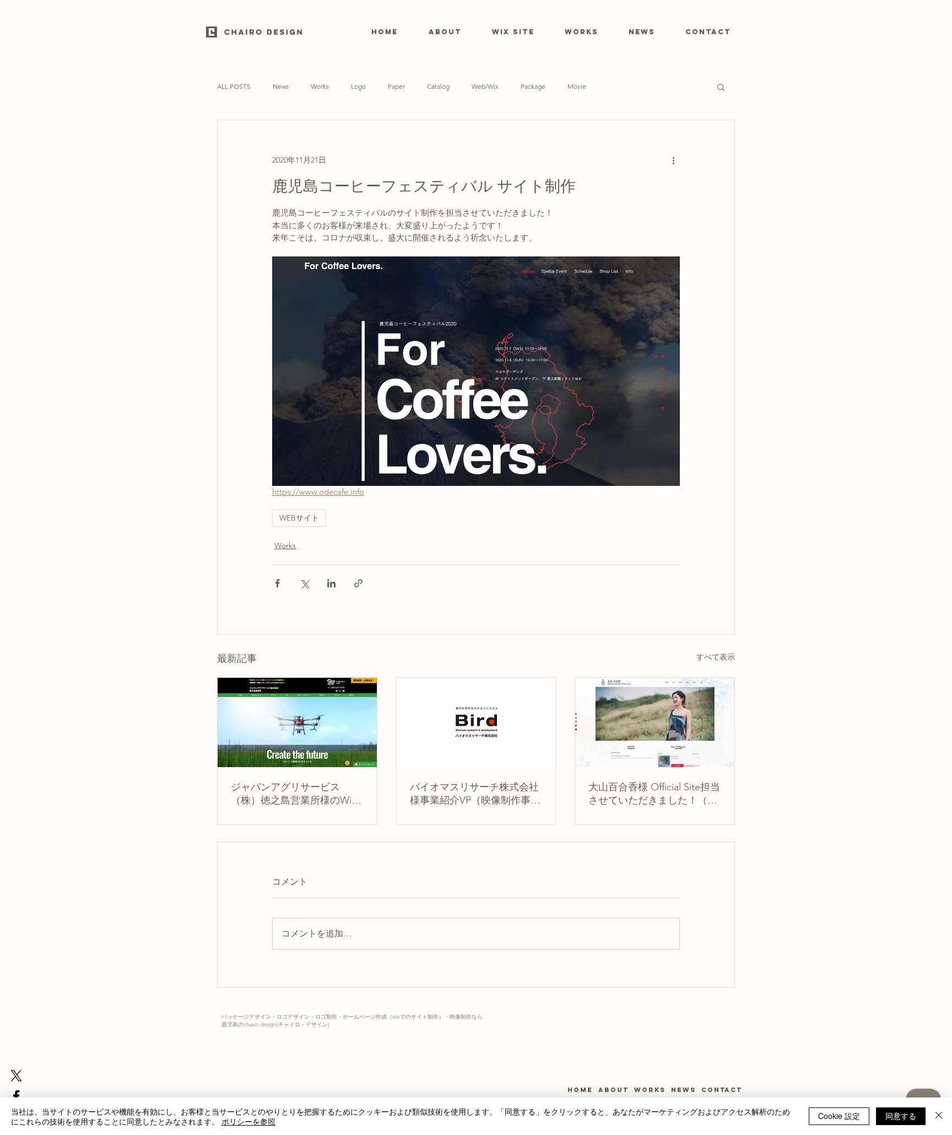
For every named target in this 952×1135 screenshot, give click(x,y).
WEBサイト (299, 518)
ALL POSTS (234, 86)
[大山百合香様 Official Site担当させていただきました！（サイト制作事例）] (654, 722)
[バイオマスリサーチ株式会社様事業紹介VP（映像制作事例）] (476, 722)
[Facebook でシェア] (277, 583)
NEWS (683, 1090)
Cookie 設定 (839, 1115)
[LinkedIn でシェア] (331, 583)
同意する (900, 1115)
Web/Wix (485, 86)
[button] (721, 86)
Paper (396, 86)
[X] (16, 1076)
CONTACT (719, 1090)
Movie (576, 86)
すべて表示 (715, 657)
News (281, 86)
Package (533, 86)
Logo (358, 86)
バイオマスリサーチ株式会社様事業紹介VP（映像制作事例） (474, 794)
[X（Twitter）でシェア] (304, 583)
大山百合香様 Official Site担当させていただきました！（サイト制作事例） (654, 794)
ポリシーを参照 (248, 1121)
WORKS (650, 1090)
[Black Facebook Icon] (16, 1096)
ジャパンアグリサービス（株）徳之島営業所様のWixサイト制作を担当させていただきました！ (295, 794)
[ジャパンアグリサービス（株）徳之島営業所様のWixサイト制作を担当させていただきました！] (297, 722)
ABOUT (615, 1090)
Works (320, 86)
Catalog (438, 86)
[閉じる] (938, 1116)
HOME (581, 1090)
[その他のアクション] (673, 160)
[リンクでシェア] (358, 583)
